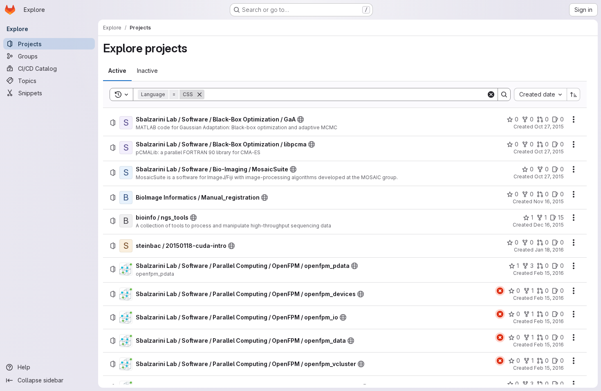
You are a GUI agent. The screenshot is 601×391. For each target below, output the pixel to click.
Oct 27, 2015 (549, 127)
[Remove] (199, 94)
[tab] (117, 71)
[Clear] (491, 94)
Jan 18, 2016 (549, 250)
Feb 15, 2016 (549, 273)
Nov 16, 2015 (549, 201)
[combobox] (540, 94)
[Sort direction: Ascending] (573, 94)
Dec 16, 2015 (549, 225)
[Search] (504, 94)
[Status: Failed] (500, 291)
